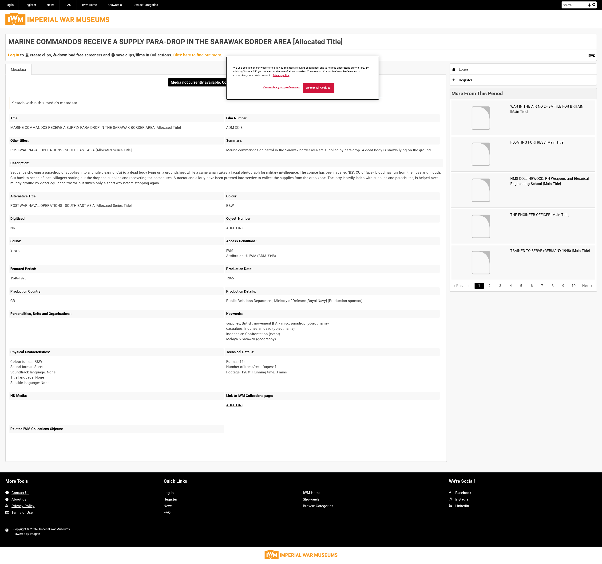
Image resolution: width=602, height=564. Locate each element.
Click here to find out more (197, 55)
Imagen (35, 534)
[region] (302, 78)
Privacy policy (281, 75)
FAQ (68, 5)
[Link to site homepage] (57, 19)
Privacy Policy (23, 505)
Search (594, 4)
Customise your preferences (281, 87)
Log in (10, 5)
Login (463, 69)
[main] (301, 250)
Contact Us (20, 492)
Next (587, 285)
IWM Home (89, 5)
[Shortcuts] (592, 55)
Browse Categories (145, 5)
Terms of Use (22, 512)
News (51, 5)
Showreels (115, 5)
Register (30, 5)
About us (19, 499)
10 (573, 285)
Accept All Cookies (318, 87)
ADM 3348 (234, 405)
